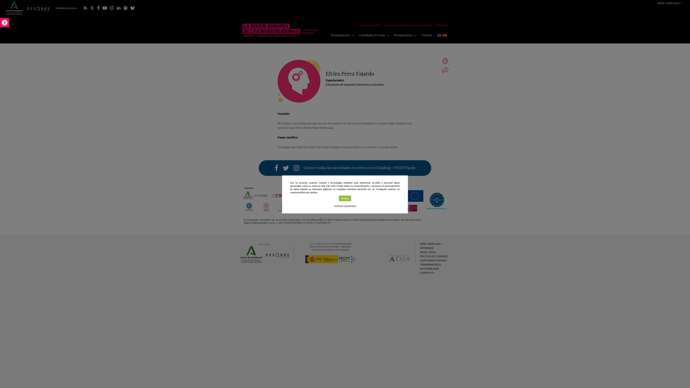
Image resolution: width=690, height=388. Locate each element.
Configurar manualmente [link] (345, 206)
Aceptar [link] (345, 198)
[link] (4, 22)
